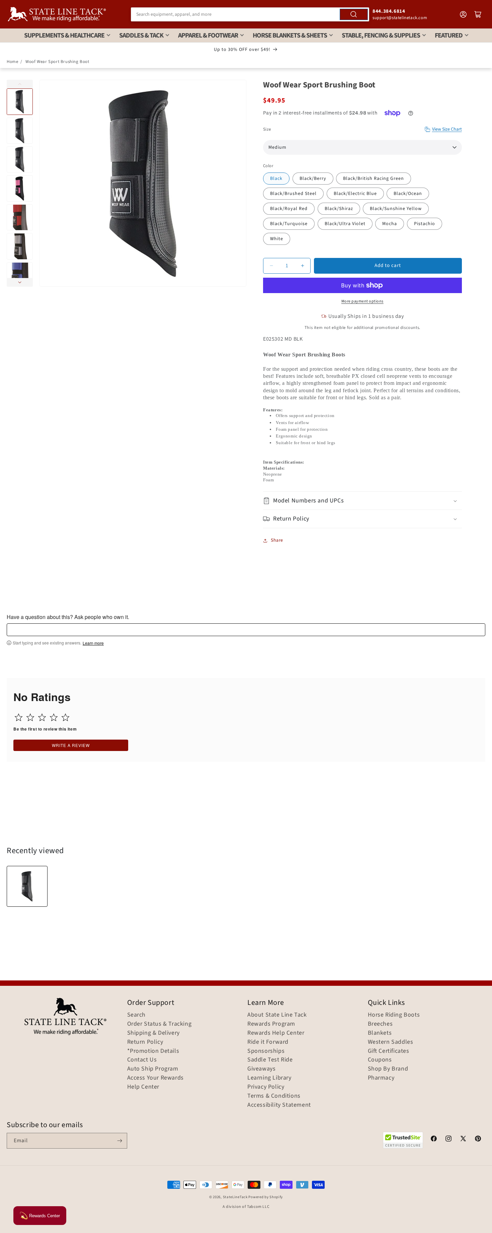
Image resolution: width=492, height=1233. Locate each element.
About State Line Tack (277, 1015)
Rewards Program (271, 1024)
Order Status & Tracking (159, 1024)
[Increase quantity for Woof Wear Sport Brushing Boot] (302, 265)
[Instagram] (448, 1139)
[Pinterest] (478, 1139)
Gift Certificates (388, 1051)
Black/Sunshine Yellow (396, 208)
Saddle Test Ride (270, 1060)
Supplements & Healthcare (64, 35)
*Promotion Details (153, 1051)
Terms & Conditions (274, 1096)
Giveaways (261, 1069)
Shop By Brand (388, 1069)
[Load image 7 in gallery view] (20, 275)
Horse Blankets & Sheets (290, 35)
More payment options (362, 301)
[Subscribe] (119, 1141)
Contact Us (142, 1060)
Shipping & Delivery (153, 1033)
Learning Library (269, 1078)
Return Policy (145, 1042)
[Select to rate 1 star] (18, 717)
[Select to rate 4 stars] (54, 717)
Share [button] (277, 540)
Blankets (380, 1033)
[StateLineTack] (57, 14)
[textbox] (246, 629)
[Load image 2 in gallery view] (20, 131)
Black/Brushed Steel (293, 193)
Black (276, 178)
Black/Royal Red (289, 208)
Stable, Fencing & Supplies (381, 35)
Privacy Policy (265, 1087)
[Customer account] (463, 14)
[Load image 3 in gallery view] (20, 159)
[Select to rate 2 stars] (30, 717)
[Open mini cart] (478, 14)
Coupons (380, 1060)
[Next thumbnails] (20, 282)
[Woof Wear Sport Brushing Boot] (27, 886)
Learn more (93, 643)
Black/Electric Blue (355, 193)
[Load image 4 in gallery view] (20, 188)
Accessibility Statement (279, 1105)
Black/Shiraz (339, 208)
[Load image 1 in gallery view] (20, 101)
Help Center (143, 1087)
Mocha (389, 223)
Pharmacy (381, 1078)
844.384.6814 (389, 11)
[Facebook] (433, 1139)
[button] (362, 500)
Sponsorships (265, 1051)
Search (136, 1015)
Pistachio (424, 223)
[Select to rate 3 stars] (42, 717)
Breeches (380, 1024)
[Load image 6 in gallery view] (20, 246)
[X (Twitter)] (463, 1139)
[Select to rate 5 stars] (65, 717)
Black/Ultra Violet (345, 223)
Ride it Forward (268, 1042)
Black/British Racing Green (373, 178)
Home (12, 62)
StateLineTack (235, 1197)
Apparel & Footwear (208, 35)
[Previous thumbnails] (20, 84)
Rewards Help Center (275, 1033)
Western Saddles (390, 1042)
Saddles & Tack (141, 35)
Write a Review (71, 745)
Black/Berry (313, 178)
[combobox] (250, 14)
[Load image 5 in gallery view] (20, 217)
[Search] (354, 14)
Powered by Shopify (265, 1197)
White (276, 238)
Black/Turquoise (289, 223)
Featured (449, 35)
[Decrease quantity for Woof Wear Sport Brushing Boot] (271, 265)
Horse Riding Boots (394, 1015)
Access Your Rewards (155, 1078)
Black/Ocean (408, 193)
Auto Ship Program (152, 1069)
